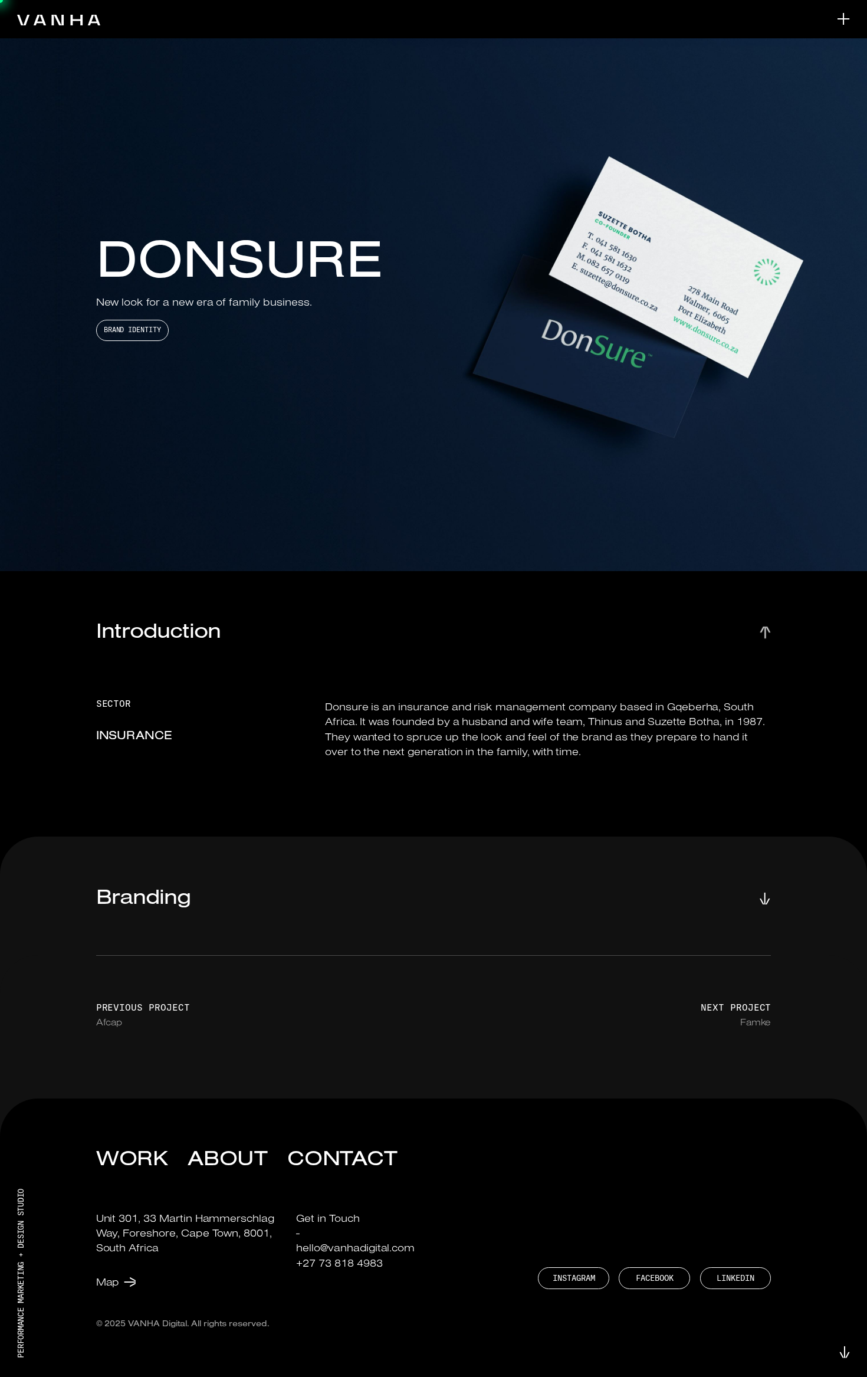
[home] (58, 19)
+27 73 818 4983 (339, 1263)
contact (342, 1157)
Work (132, 1157)
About (228, 1157)
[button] (835, 19)
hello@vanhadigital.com (355, 1247)
